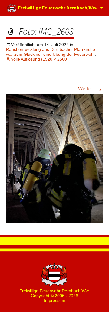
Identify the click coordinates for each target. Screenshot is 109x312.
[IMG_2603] (54, 158)
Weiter (90, 88)
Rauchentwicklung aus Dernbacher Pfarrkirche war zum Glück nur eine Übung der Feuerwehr (50, 52)
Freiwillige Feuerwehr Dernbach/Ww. (57, 8)
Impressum (54, 300)
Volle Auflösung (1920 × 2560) (39, 59)
